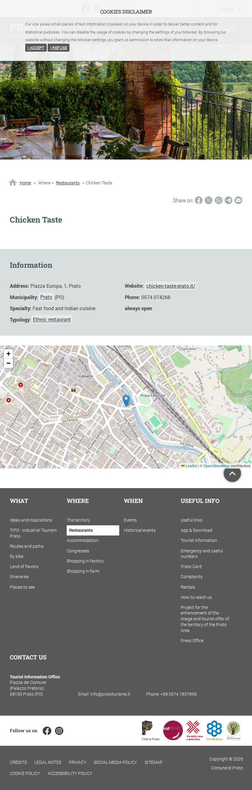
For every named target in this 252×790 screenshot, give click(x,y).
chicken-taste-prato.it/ (170, 285)
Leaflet (191, 465)
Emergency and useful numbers (202, 553)
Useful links (191, 520)
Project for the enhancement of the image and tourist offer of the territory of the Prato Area (205, 618)
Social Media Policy (115, 762)
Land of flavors (24, 566)
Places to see (22, 587)
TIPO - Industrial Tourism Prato (33, 533)
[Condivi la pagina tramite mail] (238, 200)
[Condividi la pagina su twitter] (208, 200)
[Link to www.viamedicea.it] (214, 738)
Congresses (78, 551)
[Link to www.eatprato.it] (173, 738)
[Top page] (232, 473)
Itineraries (19, 576)
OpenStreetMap (216, 465)
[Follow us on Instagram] (59, 731)
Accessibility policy (70, 773)
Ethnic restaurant (52, 319)
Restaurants (68, 183)
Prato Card (191, 566)
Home (25, 183)
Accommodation (82, 540)
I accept (36, 47)
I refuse (58, 47)
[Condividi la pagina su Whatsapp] (218, 200)
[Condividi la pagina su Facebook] (199, 200)
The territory (78, 520)
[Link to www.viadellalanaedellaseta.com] (195, 738)
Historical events (140, 530)
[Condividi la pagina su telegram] (228, 200)
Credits (18, 762)
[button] (126, 400)
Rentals (188, 587)
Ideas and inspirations (31, 520)
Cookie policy (25, 773)
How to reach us (196, 597)
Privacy (77, 762)
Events (130, 520)
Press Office (192, 640)
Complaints (192, 576)
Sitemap (154, 762)
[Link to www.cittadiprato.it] (150, 738)
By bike (16, 556)
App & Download (196, 530)
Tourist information (199, 540)
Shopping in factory (85, 561)
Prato (46, 297)
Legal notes (47, 762)
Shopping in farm (83, 571)
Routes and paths (27, 546)
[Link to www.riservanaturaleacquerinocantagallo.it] (233, 738)
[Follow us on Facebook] (47, 731)
